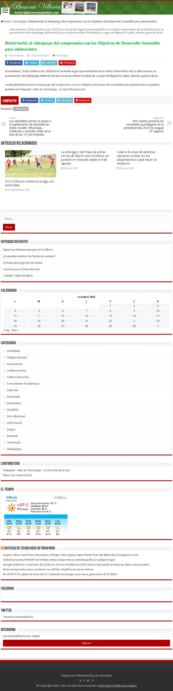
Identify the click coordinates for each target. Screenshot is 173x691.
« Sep (6, 330)
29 (110, 326)
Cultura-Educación (18, 377)
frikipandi (21, 109)
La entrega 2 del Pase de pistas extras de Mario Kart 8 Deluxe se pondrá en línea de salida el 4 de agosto (85, 157)
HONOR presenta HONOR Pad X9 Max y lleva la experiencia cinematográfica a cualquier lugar (59, 559)
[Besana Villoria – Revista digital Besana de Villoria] (86, 8)
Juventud (12, 435)
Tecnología (20, 21)
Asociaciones (15, 364)
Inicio (7, 21)
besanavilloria (16, 55)
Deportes (12, 390)
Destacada (13, 396)
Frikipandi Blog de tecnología (94, 675)
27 (62, 326)
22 (110, 321)
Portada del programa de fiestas (23, 262)
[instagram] (92, 680)
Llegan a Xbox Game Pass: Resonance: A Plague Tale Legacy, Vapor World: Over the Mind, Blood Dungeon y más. (71, 554)
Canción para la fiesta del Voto (21, 269)
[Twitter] (88, 680)
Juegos (11, 429)
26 (38, 326)
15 (110, 315)
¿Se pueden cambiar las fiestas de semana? (29, 256)
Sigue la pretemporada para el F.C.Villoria (28, 249)
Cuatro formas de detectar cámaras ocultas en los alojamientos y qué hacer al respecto (137, 157)
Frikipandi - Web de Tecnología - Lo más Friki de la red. (52, 89)
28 (86, 326)
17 (157, 315)
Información (14, 422)
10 (157, 310)
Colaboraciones (16, 370)
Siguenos (86, 643)
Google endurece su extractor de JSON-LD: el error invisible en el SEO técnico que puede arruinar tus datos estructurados (76, 564)
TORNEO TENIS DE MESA (18, 275)
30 (134, 326)
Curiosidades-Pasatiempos (23, 383)
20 (62, 321)
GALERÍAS (13, 409)
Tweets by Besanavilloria (18, 616)
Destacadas (14, 403)
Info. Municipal (16, 416)
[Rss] (80, 680)
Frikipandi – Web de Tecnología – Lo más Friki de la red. (36, 470)
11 (15, 315)
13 (62, 315)
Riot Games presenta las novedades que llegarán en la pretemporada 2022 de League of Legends (144, 125)
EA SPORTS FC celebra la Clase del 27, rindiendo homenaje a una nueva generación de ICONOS (60, 574)
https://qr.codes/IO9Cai (17, 475)
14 (86, 315)
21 (86, 321)
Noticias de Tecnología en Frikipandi (29, 548)
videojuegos (14, 449)
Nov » (15, 330)
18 (15, 321)
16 (134, 315)
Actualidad (13, 350)
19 (38, 321)
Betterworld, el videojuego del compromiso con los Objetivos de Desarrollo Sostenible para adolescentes (83, 84)
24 (157, 321)
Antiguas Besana (17, 357)
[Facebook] (84, 680)
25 (15, 326)
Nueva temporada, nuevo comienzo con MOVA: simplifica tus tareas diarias (48, 569)
